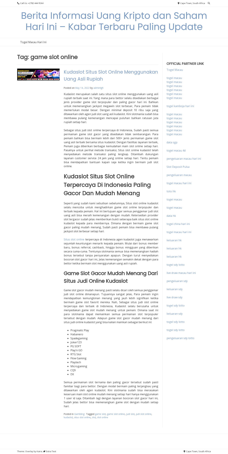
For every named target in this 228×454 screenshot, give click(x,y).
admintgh (98, 87)
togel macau (174, 82)
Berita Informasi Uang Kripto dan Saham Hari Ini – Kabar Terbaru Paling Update (114, 21)
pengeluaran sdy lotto (180, 338)
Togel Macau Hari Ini (33, 42)
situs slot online (82, 417)
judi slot (130, 414)
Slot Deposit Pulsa (178, 167)
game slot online (116, 414)
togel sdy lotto (176, 305)
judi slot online (143, 414)
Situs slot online (74, 239)
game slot (100, 414)
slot (94, 417)
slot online (102, 417)
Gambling (79, 414)
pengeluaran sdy (177, 281)
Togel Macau (175, 70)
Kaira (39, 451)
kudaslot (68, 417)
